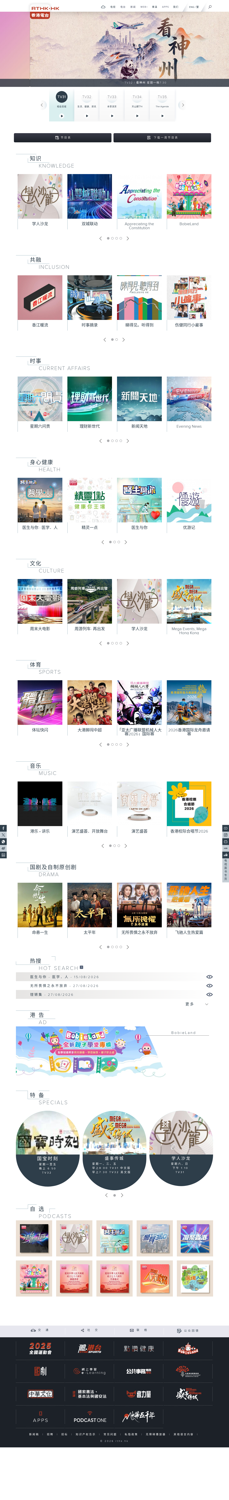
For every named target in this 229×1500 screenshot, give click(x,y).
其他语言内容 (184, 1434)
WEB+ (143, 9)
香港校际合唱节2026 (189, 831)
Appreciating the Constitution (139, 226)
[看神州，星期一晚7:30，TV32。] (114, 49)
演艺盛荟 (139, 831)
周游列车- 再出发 (90, 629)
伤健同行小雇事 (189, 325)
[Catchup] (81, 967)
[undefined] (103, 6)
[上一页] (42, 105)
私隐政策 (132, 1434)
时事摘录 (90, 325)
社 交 (93, 1330)
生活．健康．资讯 (86, 106)
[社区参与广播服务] (188, 1371)
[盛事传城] (114, 1132)
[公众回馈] (179, 1330)
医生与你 (139, 527)
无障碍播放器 (156, 1434)
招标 (65, 1434)
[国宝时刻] (48, 1132)
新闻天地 (139, 426)
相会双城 (61, 106)
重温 (153, 9)
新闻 (132, 9)
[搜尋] (210, 6)
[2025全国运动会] (40, 1348)
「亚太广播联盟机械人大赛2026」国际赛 (139, 732)
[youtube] (225, 828)
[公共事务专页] (139, 1371)
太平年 (90, 932)
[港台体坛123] (34, 1238)
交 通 (43, 1330)
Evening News (189, 426)
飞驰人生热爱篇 (189, 932)
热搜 (36, 961)
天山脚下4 (137, 106)
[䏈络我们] (132, 1330)
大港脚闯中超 (90, 730)
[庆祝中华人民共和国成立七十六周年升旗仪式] (114, 1278)
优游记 (189, 527)
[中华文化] (40, 1394)
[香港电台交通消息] (33, 1330)
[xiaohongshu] (225, 848)
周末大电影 (40, 629)
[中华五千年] (139, 1417)
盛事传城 (114, 1158)
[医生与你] (114, 1238)
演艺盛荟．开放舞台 (90, 831)
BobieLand (189, 224)
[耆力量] (139, 1394)
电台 (122, 9)
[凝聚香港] (195, 1238)
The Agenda (162, 106)
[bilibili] (225, 841)
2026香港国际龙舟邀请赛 (189, 732)
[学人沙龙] (181, 1132)
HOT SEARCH (59, 968)
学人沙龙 (40, 224)
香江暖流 (40, 325)
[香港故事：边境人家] (195, 1278)
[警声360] (154, 1238)
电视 (112, 9)
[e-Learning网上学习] (89, 1371)
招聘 (51, 1434)
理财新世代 (90, 426)
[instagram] (225, 835)
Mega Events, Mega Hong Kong (189, 631)
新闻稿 (35, 1434)
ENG (191, 7)
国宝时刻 (48, 1159)
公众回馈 (191, 1330)
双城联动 (90, 224)
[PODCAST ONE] (89, 1417)
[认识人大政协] (154, 1278)
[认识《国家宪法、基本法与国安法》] (89, 1394)
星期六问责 (40, 426)
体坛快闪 (40, 730)
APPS (164, 9)
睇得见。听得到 (139, 325)
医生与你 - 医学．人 (40, 527)
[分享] (82, 1330)
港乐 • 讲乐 (40, 831)
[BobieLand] (114, 1054)
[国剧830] (40, 1371)
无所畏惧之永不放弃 (139, 932)
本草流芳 (112, 106)
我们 (175, 9)
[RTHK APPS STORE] (40, 1417)
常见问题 (111, 1434)
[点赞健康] (139, 1348)
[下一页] (183, 105)
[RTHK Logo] (42, 9)
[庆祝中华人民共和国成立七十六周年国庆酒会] (74, 1278)
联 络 (142, 1330)
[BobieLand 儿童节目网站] (188, 1348)
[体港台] (89, 1348)
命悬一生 (40, 932)
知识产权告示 (86, 1434)
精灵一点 (90, 527)
